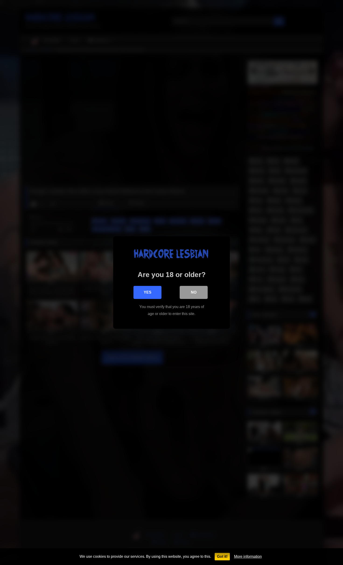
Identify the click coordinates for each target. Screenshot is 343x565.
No (193, 292)
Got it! (222, 556)
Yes (147, 292)
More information (248, 556)
